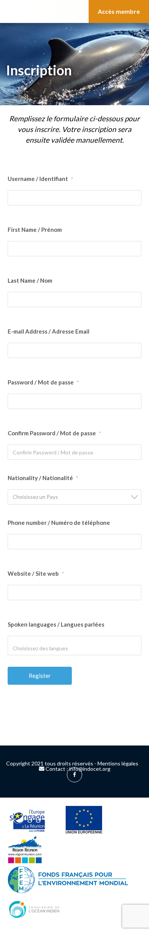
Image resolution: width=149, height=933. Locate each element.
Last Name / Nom (30, 280)
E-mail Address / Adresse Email (48, 331)
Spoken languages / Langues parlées (56, 624)
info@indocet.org (89, 768)
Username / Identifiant (40, 178)
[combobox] (74, 497)
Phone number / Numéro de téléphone (59, 522)
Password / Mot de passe (43, 382)
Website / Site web (36, 573)
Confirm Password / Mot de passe (54, 433)
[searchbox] (45, 648)
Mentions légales (117, 763)
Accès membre (119, 11)
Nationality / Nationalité (43, 477)
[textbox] (77, 497)
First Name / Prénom (35, 229)
